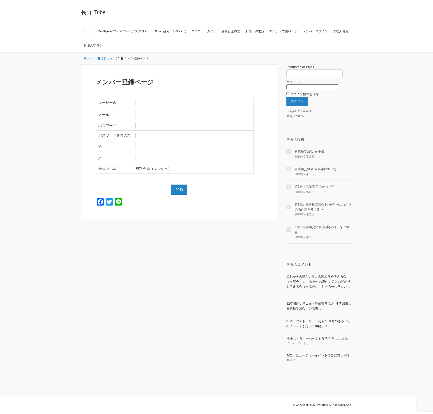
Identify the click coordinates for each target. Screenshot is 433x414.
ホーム (88, 31)
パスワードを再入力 (114, 135)
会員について (295, 116)
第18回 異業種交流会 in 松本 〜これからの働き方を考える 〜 (323, 207)
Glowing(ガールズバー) (170, 31)
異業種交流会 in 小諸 (309, 151)
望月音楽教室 (230, 31)
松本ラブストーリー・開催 (305, 321)
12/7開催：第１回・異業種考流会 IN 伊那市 (317, 303)
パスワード (107, 125)
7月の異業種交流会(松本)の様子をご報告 (322, 229)
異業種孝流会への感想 (302, 308)
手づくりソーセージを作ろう (310, 338)
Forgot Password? (299, 111)
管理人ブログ (92, 45)
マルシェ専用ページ (283, 31)
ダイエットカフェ (203, 31)
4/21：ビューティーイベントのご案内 (313, 355)
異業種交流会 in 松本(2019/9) (315, 169)
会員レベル (107, 169)
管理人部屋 (341, 31)
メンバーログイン (315, 31)
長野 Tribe (93, 12)
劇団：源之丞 (254, 31)
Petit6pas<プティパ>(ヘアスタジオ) (123, 31)
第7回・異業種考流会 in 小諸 (315, 186)
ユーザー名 (107, 103)
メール (103, 115)
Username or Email (300, 67)
